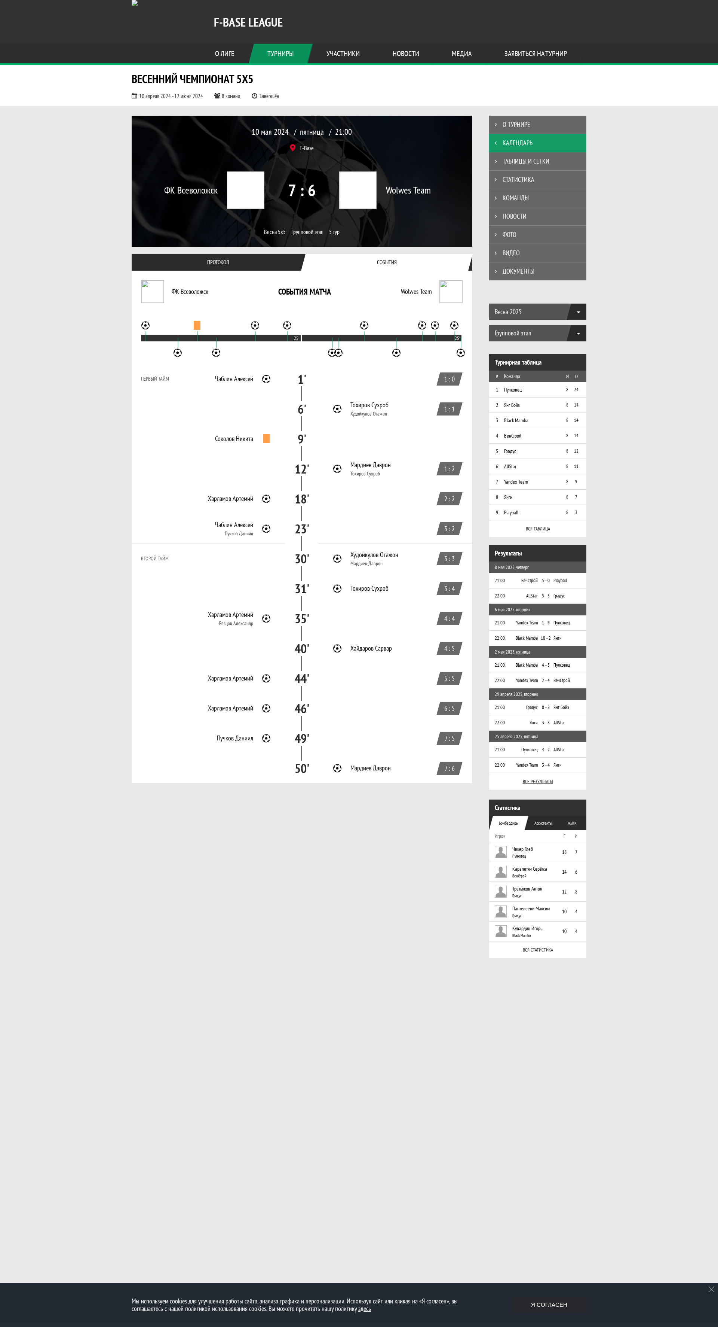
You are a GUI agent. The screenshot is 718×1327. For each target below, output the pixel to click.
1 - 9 (546, 623)
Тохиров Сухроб (369, 405)
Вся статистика (538, 950)
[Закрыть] (711, 1289)
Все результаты (538, 781)
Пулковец (519, 856)
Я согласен (549, 1305)
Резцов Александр (236, 623)
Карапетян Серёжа (529, 869)
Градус (517, 895)
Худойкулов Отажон (368, 414)
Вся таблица (538, 529)
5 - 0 (546, 580)
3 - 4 (546, 765)
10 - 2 (546, 638)
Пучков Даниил (239, 533)
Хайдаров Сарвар (371, 648)
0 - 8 (546, 707)
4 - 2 (546, 749)
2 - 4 (546, 680)
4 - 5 (546, 665)
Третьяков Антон (527, 889)
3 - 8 (546, 722)
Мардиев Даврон (370, 465)
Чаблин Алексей (234, 379)
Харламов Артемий (230, 498)
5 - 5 (546, 596)
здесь (364, 1308)
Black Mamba (521, 935)
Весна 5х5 (275, 231)
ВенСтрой (519, 876)
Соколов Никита (234, 438)
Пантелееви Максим (531, 908)
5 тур (334, 231)
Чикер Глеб (522, 849)
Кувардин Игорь (527, 928)
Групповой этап (307, 231)
